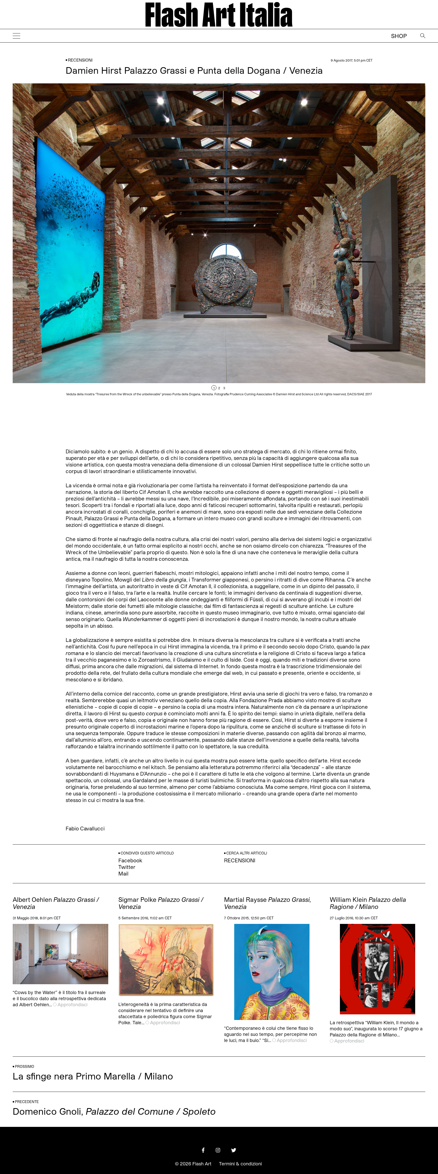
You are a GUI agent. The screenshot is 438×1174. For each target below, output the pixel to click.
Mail (123, 873)
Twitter (126, 867)
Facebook (130, 860)
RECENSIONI (80, 60)
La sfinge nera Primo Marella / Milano (93, 1075)
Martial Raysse (267, 903)
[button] (322, 254)
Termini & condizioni (240, 1163)
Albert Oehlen (56, 903)
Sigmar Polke (160, 903)
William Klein (368, 903)
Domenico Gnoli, (114, 1111)
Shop (399, 35)
